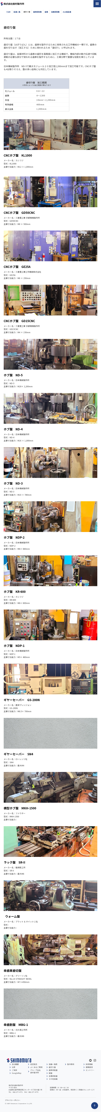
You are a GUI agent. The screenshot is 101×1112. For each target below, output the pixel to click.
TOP (8, 12)
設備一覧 (17, 12)
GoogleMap (16, 1073)
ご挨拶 (14, 1070)
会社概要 (15, 1064)
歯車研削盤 (37, 12)
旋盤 (46, 12)
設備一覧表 (53, 1064)
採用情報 (89, 1064)
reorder (97, 4)
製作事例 (70, 1064)
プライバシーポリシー (12, 1100)
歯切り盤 (27, 12)
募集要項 (89, 1067)
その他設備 (67, 12)
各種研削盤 (55, 12)
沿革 (13, 1067)
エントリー (90, 1070)
